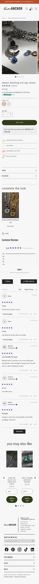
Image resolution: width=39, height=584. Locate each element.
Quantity (4, 111)
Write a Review (31, 282)
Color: (5, 100)
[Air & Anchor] (13, 9)
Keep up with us (10, 537)
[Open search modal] (26, 8)
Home (3, 18)
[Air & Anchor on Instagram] (19, 549)
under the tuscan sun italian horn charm (12, 481)
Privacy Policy (8, 576)
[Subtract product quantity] (10, 114)
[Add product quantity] (4, 114)
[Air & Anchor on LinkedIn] (32, 549)
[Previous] (4, 478)
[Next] (35, 478)
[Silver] (9, 104)
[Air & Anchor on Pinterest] (13, 549)
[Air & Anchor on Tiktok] (26, 549)
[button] (9, 86)
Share (7, 233)
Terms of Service (20, 576)
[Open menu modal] (36, 8)
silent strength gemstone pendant (27, 480)
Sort (20, 289)
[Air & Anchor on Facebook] (6, 549)
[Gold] (4, 104)
